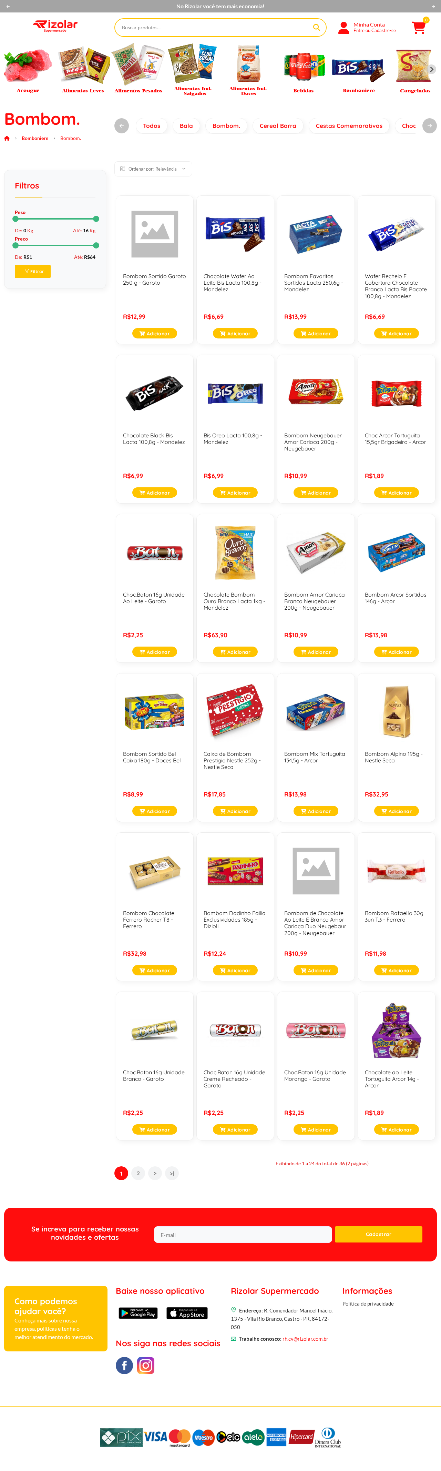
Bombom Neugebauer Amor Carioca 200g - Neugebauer (313, 442)
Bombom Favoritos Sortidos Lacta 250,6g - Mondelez (313, 283)
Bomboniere (35, 138)
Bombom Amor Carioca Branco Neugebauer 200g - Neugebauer (314, 601)
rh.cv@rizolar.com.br (305, 1339)
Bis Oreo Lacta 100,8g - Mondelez (233, 438)
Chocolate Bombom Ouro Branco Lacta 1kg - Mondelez (234, 601)
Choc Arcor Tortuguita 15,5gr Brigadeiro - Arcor (395, 438)
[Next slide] (431, 69)
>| (172, 1173)
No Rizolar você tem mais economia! (220, 6)
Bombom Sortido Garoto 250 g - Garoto (154, 279)
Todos (151, 125)
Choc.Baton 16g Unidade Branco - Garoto (154, 1075)
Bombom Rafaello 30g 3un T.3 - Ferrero (394, 916)
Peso (20, 212)
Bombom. (226, 125)
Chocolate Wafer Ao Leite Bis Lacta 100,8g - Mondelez (232, 283)
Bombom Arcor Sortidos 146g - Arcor (396, 598)
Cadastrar (379, 1234)
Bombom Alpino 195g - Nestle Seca (394, 757)
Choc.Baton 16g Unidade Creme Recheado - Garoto (234, 1079)
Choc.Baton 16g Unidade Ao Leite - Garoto (154, 598)
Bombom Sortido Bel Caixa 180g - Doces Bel (152, 757)
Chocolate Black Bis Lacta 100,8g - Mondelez (154, 438)
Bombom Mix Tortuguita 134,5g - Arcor (314, 757)
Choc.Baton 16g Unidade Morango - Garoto (315, 1075)
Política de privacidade (368, 1303)
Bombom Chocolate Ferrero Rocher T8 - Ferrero (148, 920)
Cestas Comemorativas (349, 125)
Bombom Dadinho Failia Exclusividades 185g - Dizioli (235, 920)
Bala (186, 125)
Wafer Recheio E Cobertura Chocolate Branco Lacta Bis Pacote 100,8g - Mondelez (396, 286)
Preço (21, 239)
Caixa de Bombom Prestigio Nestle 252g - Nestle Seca (232, 760)
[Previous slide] (9, 69)
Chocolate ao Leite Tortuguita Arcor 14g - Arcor (392, 1079)
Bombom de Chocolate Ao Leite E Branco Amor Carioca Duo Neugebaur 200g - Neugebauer (315, 923)
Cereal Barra (278, 125)
